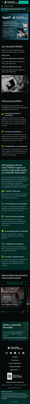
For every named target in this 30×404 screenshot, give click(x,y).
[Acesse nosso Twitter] (19, 353)
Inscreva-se (23, 2)
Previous (23, 312)
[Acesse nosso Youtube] (11, 353)
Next (28, 312)
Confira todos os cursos (15, 283)
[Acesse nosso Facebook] (23, 353)
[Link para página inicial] (11, 2)
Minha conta (6, 55)
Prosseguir (15, 401)
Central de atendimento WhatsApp (13, 58)
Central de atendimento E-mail (12, 66)
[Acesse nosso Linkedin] (15, 353)
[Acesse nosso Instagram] (7, 353)
